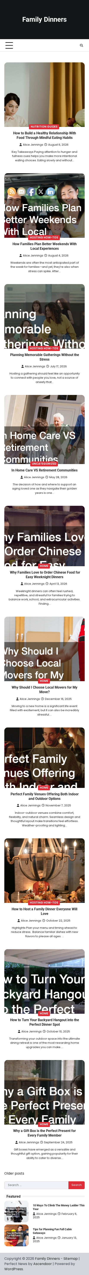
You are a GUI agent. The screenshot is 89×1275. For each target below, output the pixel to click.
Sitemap (71, 1258)
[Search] (81, 45)
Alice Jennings (33, 144)
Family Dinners (44, 19)
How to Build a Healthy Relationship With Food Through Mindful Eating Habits (44, 135)
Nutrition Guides (44, 126)
